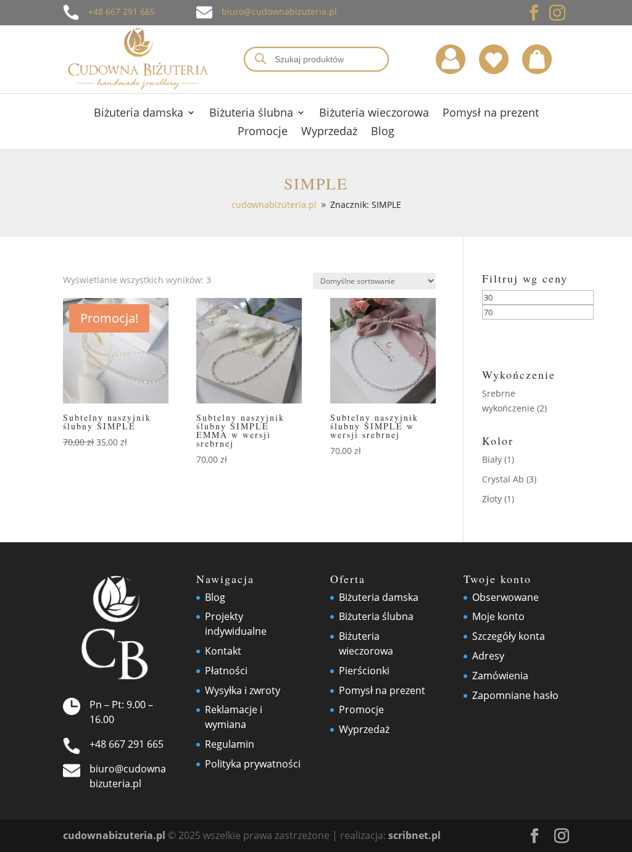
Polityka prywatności (253, 764)
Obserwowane (505, 597)
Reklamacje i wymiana (233, 717)
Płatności (226, 670)
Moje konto (498, 616)
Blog (382, 132)
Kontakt (223, 651)
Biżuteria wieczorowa (374, 114)
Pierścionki (364, 670)
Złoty (492, 499)
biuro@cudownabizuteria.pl (279, 11)
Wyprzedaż (329, 132)
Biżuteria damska (138, 114)
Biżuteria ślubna (251, 114)
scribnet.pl (414, 835)
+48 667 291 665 (121, 11)
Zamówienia (500, 675)
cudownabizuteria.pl (114, 835)
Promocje (263, 132)
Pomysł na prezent (491, 114)
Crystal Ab (503, 479)
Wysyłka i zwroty (242, 690)
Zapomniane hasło (515, 695)
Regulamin (229, 744)
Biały (492, 459)
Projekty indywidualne (236, 624)
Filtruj (521, 334)
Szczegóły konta (508, 636)
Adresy (488, 656)
